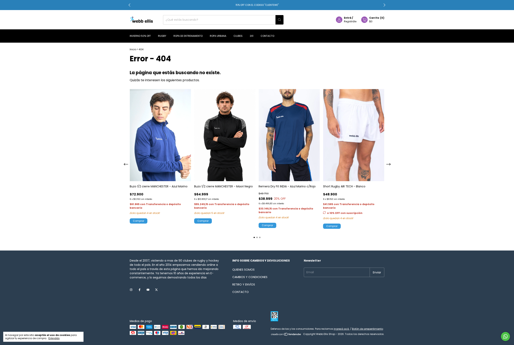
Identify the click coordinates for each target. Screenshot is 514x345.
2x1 (251, 36)
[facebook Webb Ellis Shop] (139, 290)
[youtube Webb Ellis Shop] (148, 290)
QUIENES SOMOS (243, 270)
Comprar (332, 226)
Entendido (54, 338)
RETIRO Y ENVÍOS (243, 284)
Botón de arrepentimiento (367, 329)
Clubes (238, 36)
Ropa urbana (218, 36)
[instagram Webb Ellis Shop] (131, 290)
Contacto (267, 36)
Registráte (350, 21)
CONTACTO (240, 292)
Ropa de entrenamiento (188, 36)
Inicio (133, 49)
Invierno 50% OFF (140, 36)
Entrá (347, 18)
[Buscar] (279, 20)
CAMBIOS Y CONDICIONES (249, 277)
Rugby (162, 36)
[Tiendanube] (286, 335)
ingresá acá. (342, 329)
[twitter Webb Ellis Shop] (156, 290)
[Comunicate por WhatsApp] (505, 336)
